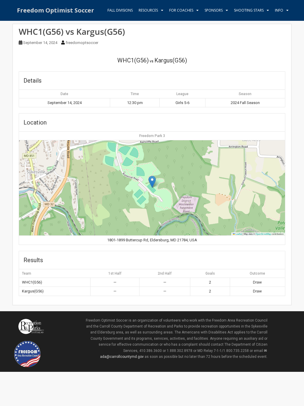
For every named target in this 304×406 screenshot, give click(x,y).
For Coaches (181, 10)
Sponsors (214, 10)
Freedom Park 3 (152, 136)
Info (279, 10)
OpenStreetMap (263, 233)
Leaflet (238, 233)
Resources (148, 10)
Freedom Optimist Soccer (55, 10)
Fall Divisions (120, 10)
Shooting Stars (249, 10)
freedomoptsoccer (82, 42)
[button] (152, 182)
